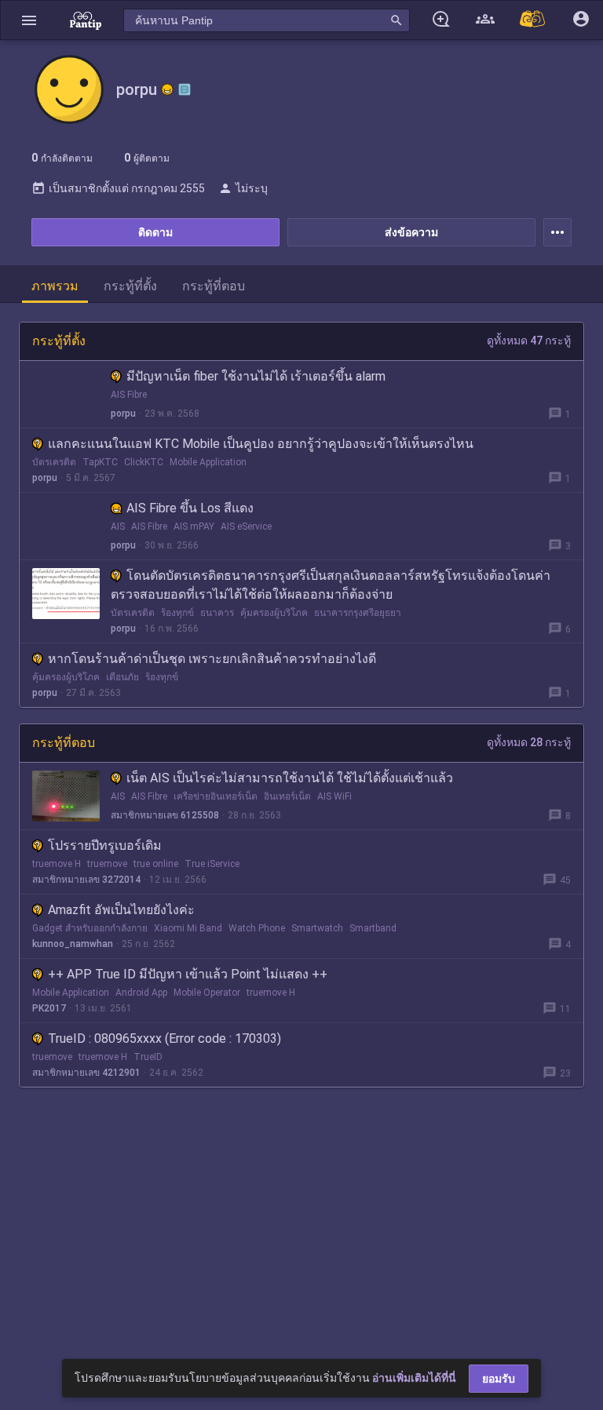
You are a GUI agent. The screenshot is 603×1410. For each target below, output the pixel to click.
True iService (212, 863)
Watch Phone (256, 928)
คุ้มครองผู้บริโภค (274, 612)
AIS (118, 526)
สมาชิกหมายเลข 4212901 (86, 1072)
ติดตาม (155, 232)
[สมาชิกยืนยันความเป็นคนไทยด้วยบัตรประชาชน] (167, 89)
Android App (141, 992)
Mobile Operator (207, 992)
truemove (107, 863)
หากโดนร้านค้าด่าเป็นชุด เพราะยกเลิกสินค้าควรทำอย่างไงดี (212, 658)
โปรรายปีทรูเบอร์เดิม (105, 845)
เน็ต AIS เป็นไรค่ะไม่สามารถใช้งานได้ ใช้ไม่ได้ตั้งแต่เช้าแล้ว (289, 778)
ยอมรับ (498, 1378)
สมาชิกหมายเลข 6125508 (165, 815)
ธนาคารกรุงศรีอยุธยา (357, 612)
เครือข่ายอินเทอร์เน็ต (216, 796)
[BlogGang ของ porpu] (184, 89)
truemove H (56, 863)
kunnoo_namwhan (72, 943)
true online (155, 863)
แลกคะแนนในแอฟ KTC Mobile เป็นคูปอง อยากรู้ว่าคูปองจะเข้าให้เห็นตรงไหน (260, 443)
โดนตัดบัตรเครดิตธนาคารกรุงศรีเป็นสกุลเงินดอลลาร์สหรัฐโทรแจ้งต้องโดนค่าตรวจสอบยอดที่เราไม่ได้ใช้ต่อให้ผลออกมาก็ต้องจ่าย (330, 585)
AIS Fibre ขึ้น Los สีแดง (190, 508)
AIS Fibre (129, 394)
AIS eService (246, 526)
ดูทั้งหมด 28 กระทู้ (529, 742)
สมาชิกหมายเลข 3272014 (86, 879)
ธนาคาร (217, 612)
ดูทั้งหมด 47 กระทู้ (529, 340)
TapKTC (100, 462)
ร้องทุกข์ (177, 612)
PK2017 (49, 1008)
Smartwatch (317, 928)
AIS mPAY (194, 526)
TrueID (148, 1056)
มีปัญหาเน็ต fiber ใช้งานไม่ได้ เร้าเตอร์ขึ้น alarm (256, 376)
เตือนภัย (122, 677)
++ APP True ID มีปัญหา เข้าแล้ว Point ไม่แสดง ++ (187, 974)
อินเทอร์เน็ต (287, 796)
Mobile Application (208, 462)
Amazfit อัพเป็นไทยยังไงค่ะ (121, 909)
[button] (29, 20)
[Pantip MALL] (533, 20)
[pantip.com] (85, 20)
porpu (123, 413)
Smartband (373, 928)
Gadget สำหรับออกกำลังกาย (90, 928)
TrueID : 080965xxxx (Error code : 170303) (164, 1038)
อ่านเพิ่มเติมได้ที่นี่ (414, 1378)
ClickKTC (143, 462)
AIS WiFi (334, 796)
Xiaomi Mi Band (188, 928)
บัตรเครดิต (54, 462)
